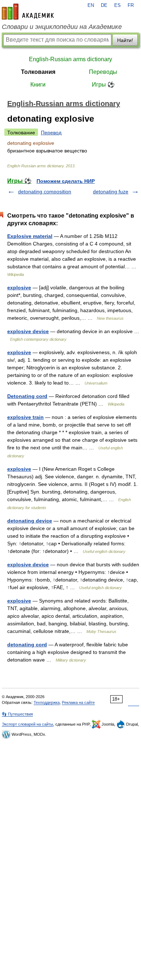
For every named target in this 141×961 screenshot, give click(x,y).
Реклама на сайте (78, 702)
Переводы (103, 72)
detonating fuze (110, 191)
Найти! (125, 40)
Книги (38, 84)
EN (90, 5)
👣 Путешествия (17, 714)
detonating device (29, 521)
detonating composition (44, 191)
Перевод (51, 132)
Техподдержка (47, 702)
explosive (19, 287)
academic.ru (28, 12)
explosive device (28, 331)
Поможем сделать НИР (66, 181)
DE (104, 5)
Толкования (38, 72)
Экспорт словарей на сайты (27, 724)
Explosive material (29, 236)
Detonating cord (27, 396)
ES (117, 5)
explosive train (25, 417)
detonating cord (27, 644)
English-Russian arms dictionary (70, 59)
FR (131, 5)
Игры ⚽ (103, 84)
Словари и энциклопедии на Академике (62, 26)
